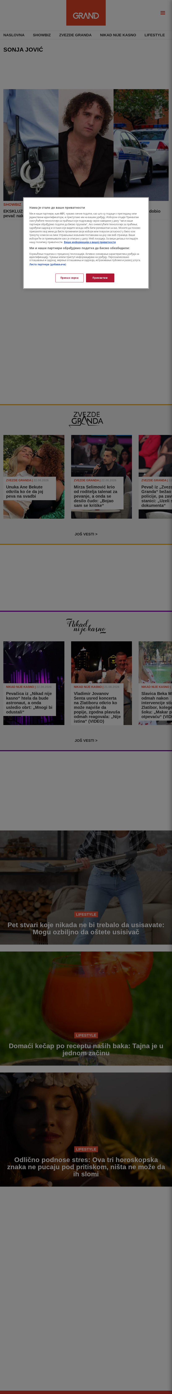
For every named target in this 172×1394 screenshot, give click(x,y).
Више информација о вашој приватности (90, 242)
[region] (86, 243)
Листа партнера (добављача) (47, 264)
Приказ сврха (69, 277)
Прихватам (100, 277)
